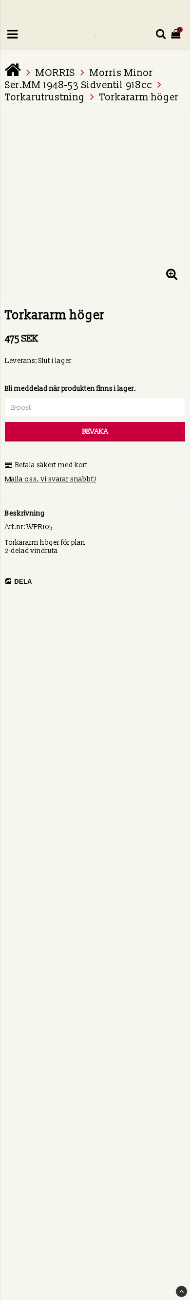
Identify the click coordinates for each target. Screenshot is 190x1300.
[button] (171, 275)
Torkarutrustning (45, 97)
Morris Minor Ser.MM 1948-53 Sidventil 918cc (79, 79)
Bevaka (95, 431)
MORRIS (55, 73)
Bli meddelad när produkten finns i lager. (70, 388)
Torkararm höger (139, 97)
